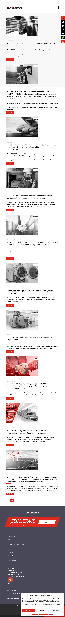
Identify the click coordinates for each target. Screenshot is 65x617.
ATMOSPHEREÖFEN (13, 590)
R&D (10, 539)
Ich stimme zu (28, 610)
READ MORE (10, 59)
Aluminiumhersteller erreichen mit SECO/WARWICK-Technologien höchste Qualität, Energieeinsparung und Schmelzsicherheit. (32, 243)
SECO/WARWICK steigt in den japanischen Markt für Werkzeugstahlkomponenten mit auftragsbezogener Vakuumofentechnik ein (27, 386)
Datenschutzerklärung (43, 614)
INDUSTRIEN (12, 536)
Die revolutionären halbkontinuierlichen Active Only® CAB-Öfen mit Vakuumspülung (31, 44)
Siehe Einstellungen (56, 610)
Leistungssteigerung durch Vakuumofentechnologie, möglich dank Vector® (30, 291)
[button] (62, 595)
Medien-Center (13, 558)
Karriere (12, 552)
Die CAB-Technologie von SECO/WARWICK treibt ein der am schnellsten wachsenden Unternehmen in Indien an (30, 431)
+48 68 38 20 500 (15, 574)
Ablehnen (42, 610)
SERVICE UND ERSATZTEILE (16, 544)
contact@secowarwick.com (18, 576)
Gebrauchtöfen (14, 542)
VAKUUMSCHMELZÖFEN (14, 598)
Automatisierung (14, 534)
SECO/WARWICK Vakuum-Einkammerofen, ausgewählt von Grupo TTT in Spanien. (30, 338)
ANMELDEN (47, 522)
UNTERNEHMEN (13, 560)
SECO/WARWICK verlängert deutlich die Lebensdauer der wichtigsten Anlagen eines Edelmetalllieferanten (29, 196)
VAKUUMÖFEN (11, 596)
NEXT (12, 500)
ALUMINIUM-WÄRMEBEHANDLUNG (17, 588)
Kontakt (11, 555)
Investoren (12, 550)
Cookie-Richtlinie (35, 614)
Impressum (51, 614)
